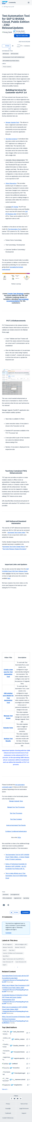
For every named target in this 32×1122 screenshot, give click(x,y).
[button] (9, 48)
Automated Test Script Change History (13, 546)
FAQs (19, 837)
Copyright (8, 1108)
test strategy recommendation (17, 300)
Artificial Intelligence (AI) (20, 944)
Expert (4, 964)
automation (5, 894)
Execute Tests (8, 727)
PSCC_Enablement (7, 898)
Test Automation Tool (14, 229)
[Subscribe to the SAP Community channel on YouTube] (17, 1098)
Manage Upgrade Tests (16, 801)
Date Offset (5, 956)
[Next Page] (17, 967)
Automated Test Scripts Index (16, 532)
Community (12, 2)
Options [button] (15, 39)
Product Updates (7, 66)
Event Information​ (20, 962)
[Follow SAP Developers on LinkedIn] (20, 1098)
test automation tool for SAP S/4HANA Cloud (13, 57)
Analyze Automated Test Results (16, 825)
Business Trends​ (19, 947)
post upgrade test (15, 894)
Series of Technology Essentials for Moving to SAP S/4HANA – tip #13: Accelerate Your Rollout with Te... (16, 866)
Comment (8, 933)
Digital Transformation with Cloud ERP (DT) (13, 959)
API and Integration (7, 944)
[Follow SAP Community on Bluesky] (14, 1098)
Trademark (8, 1113)
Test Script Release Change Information (14, 549)
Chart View (11, 950)
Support (24, 1113)
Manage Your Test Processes (16, 807)
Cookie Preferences (7, 1118)
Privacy (8, 1103)
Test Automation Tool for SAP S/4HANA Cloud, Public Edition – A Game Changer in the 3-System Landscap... (17, 857)
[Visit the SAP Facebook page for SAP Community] (11, 1098)
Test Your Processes (16, 813)
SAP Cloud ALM (14, 53)
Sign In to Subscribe (22, 35)
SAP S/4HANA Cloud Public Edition (11, 60)
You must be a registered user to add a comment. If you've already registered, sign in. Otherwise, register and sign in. (15, 926)
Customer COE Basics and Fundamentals (12, 953)
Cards (4, 950)
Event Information (7, 962)
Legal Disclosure (24, 1108)
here (9, 578)
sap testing (26, 898)
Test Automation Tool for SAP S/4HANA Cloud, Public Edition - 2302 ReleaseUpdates (16, 21)
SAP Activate (6, 53)
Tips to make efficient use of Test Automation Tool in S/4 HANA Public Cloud (16, 876)
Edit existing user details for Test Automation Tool (8, 698)
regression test (17, 898)
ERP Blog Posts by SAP (9, 6)
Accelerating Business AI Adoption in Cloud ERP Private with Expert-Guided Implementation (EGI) (15, 997)
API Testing (14, 207)
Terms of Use (24, 1103)
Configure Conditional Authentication (16, 831)
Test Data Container (16, 819)
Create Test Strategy (15, 294)
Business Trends (7, 947)
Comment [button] (25, 912)
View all (4, 1089)
